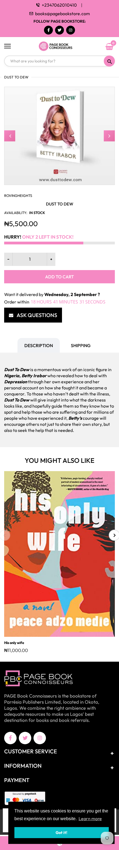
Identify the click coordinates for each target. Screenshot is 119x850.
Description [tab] (38, 345)
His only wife (14, 642)
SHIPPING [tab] (80, 345)
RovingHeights (18, 195)
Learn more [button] (90, 818)
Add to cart (59, 276)
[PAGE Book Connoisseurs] (59, 46)
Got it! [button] (61, 832)
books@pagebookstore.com (62, 13)
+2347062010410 (59, 5)
